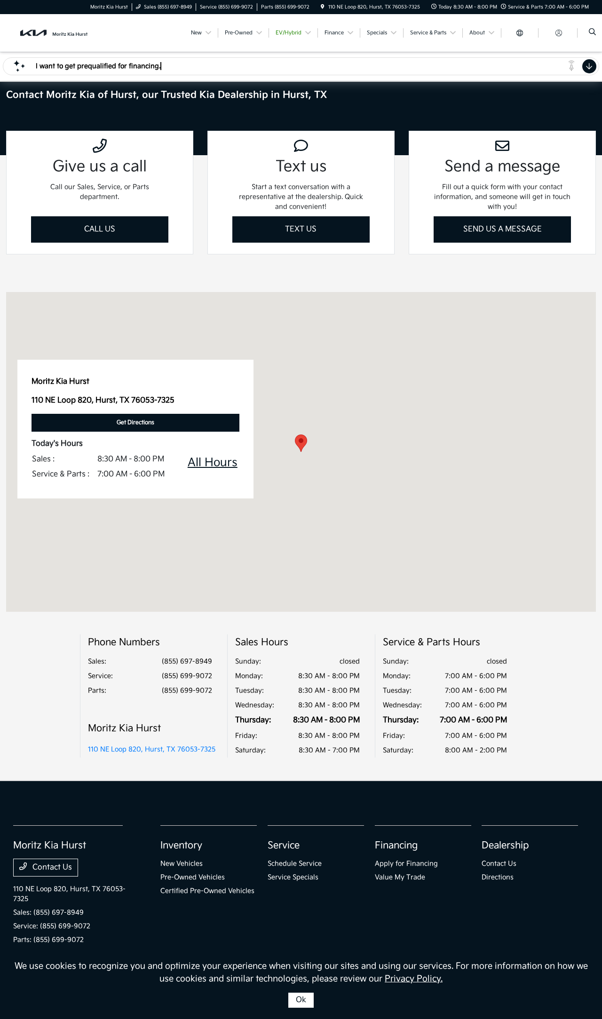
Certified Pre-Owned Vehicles (207, 891)
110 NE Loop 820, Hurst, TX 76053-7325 (151, 749)
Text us (301, 229)
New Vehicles (181, 864)
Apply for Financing (406, 864)
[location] (323, 7)
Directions (498, 877)
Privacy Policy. (414, 979)
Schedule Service (295, 864)
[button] (301, 443)
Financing (396, 845)
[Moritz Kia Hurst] (55, 32)
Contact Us (51, 867)
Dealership (505, 845)
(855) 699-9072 (187, 676)
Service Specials (293, 877)
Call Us (99, 229)
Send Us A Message (502, 229)
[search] (592, 33)
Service (284, 845)
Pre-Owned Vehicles (192, 877)
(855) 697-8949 (187, 661)
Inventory (181, 845)
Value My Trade (400, 877)
